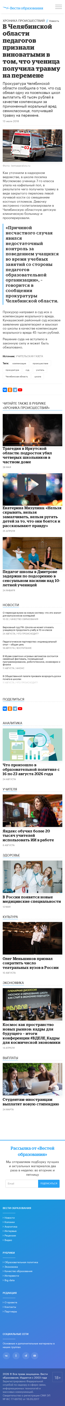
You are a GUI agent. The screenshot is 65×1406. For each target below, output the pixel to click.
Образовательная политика (21, 1262)
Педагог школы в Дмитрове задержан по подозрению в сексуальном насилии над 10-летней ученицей (31, 578)
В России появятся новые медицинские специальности (32, 899)
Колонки (10, 1222)
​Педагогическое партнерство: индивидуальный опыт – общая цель (30, 642)
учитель (40, 369)
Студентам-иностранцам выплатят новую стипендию (31, 1101)
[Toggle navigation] (58, 7)
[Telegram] (15, 390)
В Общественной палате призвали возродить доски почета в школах (32, 677)
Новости (10, 1217)
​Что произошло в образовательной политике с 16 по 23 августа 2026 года (31, 769)
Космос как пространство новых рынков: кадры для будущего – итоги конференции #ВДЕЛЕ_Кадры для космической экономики (31, 1033)
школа (37, 376)
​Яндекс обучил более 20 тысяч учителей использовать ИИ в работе (28, 835)
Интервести (12, 1275)
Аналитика (11, 1226)
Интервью (11, 1231)
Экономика (11, 1266)
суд (27, 369)
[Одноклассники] (10, 390)
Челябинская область (17, 376)
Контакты (10, 1307)
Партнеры (11, 1311)
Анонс (20, 668)
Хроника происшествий (24, 20)
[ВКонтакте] (5, 390)
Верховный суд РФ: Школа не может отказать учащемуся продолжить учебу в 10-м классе (28, 628)
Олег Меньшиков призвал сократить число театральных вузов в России (31, 963)
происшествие (40, 363)
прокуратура (12, 369)
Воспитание (24, 647)
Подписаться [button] (48, 1183)
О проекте (11, 1302)
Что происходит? (28, 633)
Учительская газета (29, 356)
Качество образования (24, 618)
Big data (10, 1280)
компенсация (19, 363)
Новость (54, 21)
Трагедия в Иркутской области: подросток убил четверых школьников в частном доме (27, 455)
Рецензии (10, 1235)
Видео (8, 1240)
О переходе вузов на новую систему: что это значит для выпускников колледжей (32, 613)
